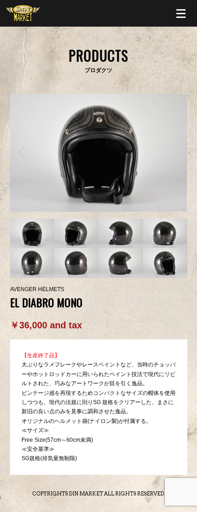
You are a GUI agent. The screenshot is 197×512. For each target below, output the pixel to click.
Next (175, 152)
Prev (22, 152)
